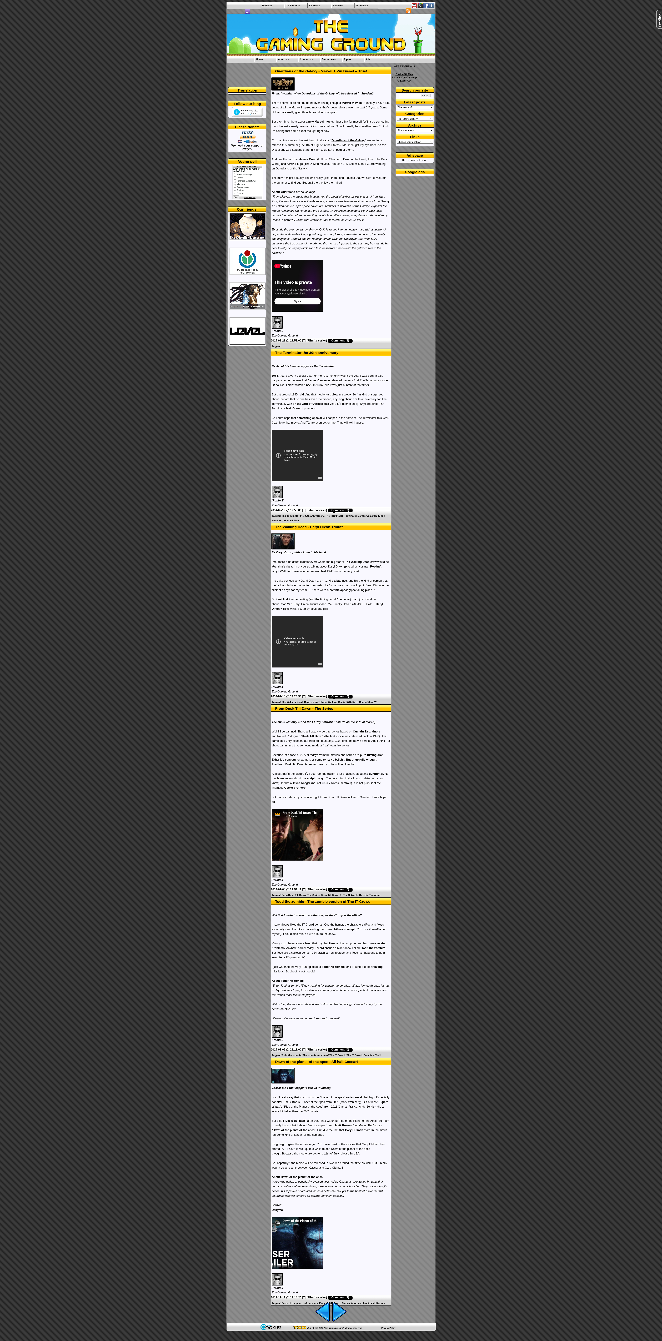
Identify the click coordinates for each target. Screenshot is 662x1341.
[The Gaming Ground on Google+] (420, 7)
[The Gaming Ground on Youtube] (414, 7)
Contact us (306, 59)
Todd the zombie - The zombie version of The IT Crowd (322, 901)
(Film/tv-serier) (317, 340)
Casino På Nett (404, 74)
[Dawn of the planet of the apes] (283, 1083)
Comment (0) (340, 510)
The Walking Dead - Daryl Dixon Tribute (309, 527)
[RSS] (408, 12)
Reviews (338, 5)
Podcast (267, 5)
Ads (368, 59)
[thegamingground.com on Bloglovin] (247, 116)
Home (259, 59)
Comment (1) (340, 340)
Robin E (278, 331)
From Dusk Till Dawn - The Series (304, 708)
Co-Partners (293, 5)
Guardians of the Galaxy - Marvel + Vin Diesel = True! (321, 71)
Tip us (347, 59)
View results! (249, 198)
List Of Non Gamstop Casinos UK (404, 79)
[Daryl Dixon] (283, 549)
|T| (304, 340)
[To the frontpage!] (331, 55)
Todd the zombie (373, 948)
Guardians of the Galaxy (348, 140)
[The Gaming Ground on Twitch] (247, 13)
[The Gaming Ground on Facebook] (426, 7)
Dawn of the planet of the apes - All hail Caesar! (316, 1062)
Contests (314, 5)
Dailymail (278, 1210)
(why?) (247, 149)
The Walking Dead (357, 562)
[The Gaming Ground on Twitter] (432, 7)
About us (283, 59)
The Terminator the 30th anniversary (306, 353)
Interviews (362, 5)
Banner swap (329, 59)
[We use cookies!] (270, 1329)
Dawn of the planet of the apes (293, 1130)
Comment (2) (340, 1297)
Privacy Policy (388, 1328)
